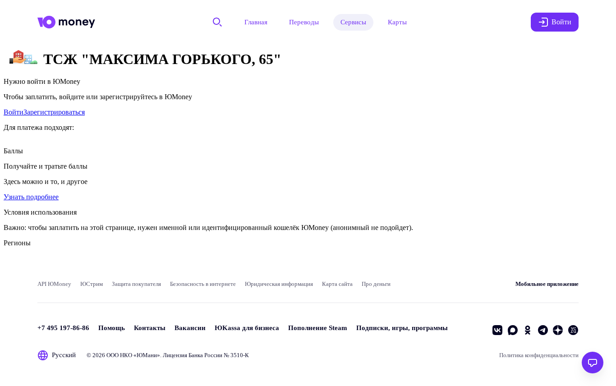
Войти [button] (561, 22)
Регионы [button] (17, 243)
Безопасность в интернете (203, 283)
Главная (255, 22)
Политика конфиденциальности (539, 355)
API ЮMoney (54, 283)
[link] (13, 112)
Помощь (111, 327)
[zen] (557, 330)
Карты (397, 22)
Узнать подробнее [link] (31, 197)
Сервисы (353, 22)
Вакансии (190, 327)
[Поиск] (217, 22)
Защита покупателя (136, 283)
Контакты (149, 327)
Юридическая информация (279, 283)
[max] (512, 330)
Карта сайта (337, 283)
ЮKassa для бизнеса (247, 327)
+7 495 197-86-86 (63, 327)
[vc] (573, 330)
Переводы (304, 22)
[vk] (497, 330)
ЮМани (147, 355)
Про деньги (376, 283)
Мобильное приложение (547, 283)
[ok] (527, 330)
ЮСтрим (91, 283)
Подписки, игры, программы (402, 327)
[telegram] (543, 330)
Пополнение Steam (317, 327)
